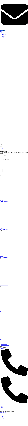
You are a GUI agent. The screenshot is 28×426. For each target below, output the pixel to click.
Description (2, 148)
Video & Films (1, 256)
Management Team (3, 416)
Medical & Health (3, 147)
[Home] (1, 31)
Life (8, 147)
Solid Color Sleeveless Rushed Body (4, 285)
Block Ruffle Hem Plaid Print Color (4, 201)
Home (1, 414)
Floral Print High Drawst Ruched (4, 229)
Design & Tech (1, 228)
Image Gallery (3, 418)
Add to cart (1, 146)
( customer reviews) (2, 143)
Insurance (7, 147)
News (2, 417)
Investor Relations (2, 419)
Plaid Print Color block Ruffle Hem (4, 257)
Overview (3, 415)
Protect (9, 147)
